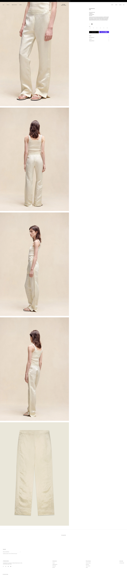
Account (120, 4)
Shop (3, 4)
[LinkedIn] (10, 566)
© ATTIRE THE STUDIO (5, 574)
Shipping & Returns (91, 40)
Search (116, 4)
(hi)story (20, 4)
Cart (123, 4)
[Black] (92, 24)
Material (90, 35)
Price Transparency (91, 37)
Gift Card (53, 567)
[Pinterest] (8, 566)
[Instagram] (5, 566)
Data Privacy (87, 564)
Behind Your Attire (14, 4)
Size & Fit (90, 39)
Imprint (87, 567)
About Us (8, 4)
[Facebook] (3, 566)
